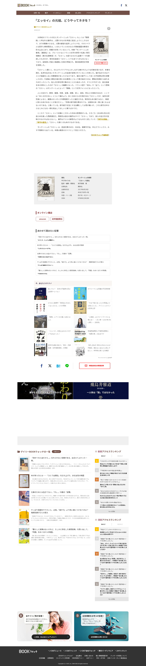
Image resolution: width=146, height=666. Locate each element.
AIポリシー (90, 658)
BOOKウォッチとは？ (66, 656)
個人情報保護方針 (102, 656)
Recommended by (102, 357)
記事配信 (51, 658)
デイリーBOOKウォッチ (44, 27)
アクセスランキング (93, 13)
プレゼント (108, 13)
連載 (68, 13)
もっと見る (112, 511)
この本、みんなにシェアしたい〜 (45, 637)
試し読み (78, 13)
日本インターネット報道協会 (117, 658)
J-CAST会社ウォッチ (87, 651)
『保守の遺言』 (41, 122)
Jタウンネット (121, 651)
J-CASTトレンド (71, 651)
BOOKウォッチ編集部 (100, 135)
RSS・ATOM (100, 658)
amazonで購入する (101, 63)
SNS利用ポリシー (78, 658)
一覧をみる (56, 451)
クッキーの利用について (118, 656)
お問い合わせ (88, 656)
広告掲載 (42, 658)
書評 (46, 13)
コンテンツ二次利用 (63, 658)
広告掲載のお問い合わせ (99, 637)
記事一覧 (37, 13)
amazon (42, 219)
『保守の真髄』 (102, 119)
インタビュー (57, 13)
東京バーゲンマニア (106, 651)
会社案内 (79, 656)
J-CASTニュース (55, 651)
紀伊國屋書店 (57, 219)
